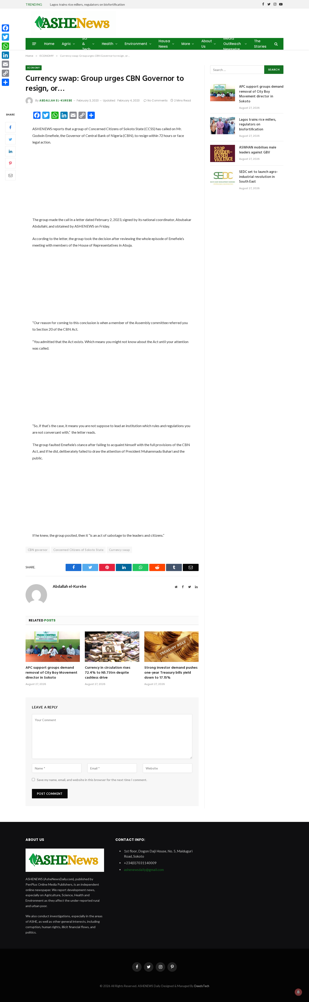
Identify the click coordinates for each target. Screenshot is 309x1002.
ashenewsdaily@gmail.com (144, 870)
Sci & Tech (86, 43)
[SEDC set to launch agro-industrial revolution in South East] (222, 177)
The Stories (260, 44)
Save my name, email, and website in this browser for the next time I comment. (92, 780)
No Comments (157, 100)
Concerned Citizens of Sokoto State (78, 550)
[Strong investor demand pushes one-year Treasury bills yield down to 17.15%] (171, 646)
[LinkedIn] (10, 151)
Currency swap (119, 550)
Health (108, 43)
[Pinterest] (10, 163)
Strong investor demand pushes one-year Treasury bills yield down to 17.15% (170, 673)
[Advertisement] (112, 182)
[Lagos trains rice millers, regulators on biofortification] (222, 125)
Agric (66, 43)
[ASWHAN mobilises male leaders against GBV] (222, 153)
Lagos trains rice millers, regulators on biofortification (87, 4)
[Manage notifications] (298, 992)
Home (49, 43)
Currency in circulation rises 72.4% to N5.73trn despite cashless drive (107, 673)
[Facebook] (10, 127)
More (185, 43)
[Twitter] (10, 139)
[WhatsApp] (5, 46)
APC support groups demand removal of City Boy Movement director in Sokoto (51, 673)
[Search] (275, 44)
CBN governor (38, 550)
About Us (206, 44)
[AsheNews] (73, 23)
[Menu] (34, 43)
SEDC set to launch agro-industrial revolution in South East (258, 177)
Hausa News (164, 44)
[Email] (10, 175)
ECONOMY (33, 67)
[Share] (5, 82)
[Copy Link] (5, 73)
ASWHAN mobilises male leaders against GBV (257, 150)
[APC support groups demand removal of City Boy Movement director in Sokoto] (53, 646)
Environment (136, 43)
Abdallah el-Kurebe (55, 100)
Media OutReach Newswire (232, 43)
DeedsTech (201, 986)
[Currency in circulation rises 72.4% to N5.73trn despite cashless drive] (112, 646)
